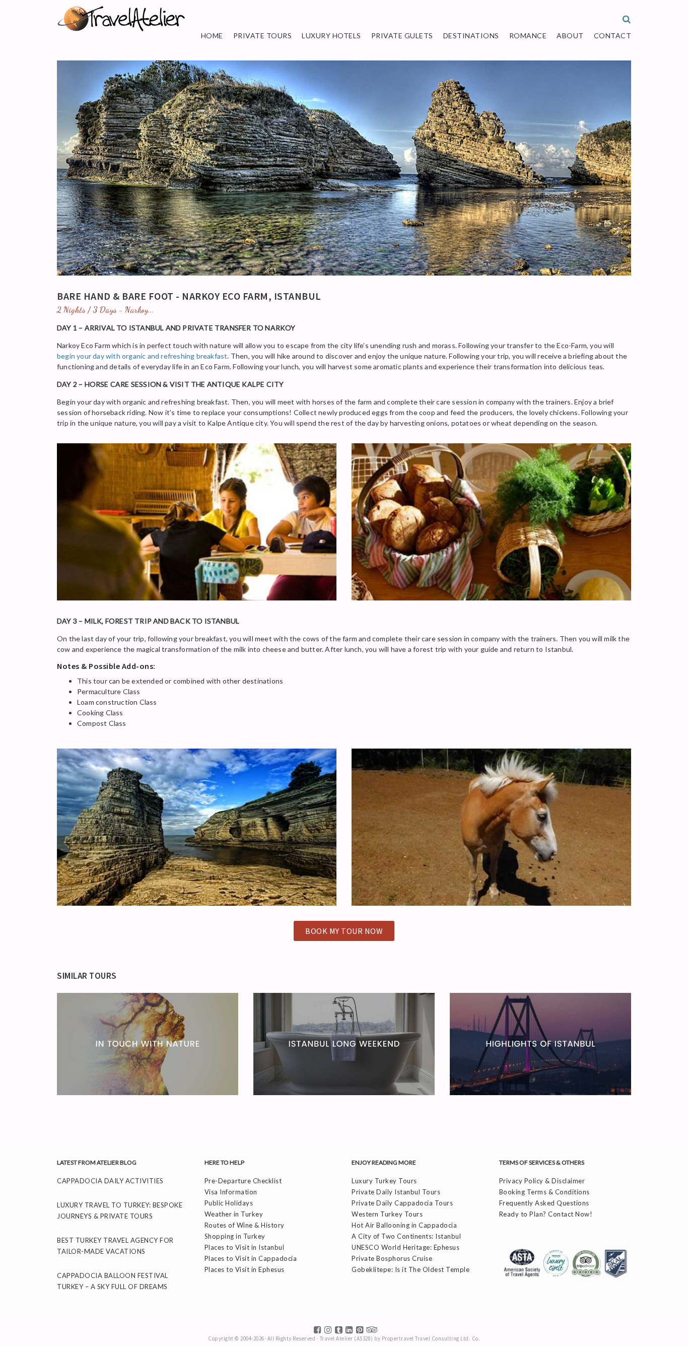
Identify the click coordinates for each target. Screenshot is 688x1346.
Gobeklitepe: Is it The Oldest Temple (410, 1269)
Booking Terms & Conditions (544, 1192)
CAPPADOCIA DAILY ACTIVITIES (110, 1181)
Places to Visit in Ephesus (244, 1269)
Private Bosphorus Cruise (392, 1258)
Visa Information (230, 1192)
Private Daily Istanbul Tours (396, 1192)
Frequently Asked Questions (544, 1203)
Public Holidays (228, 1203)
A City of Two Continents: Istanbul (406, 1236)
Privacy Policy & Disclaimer (542, 1181)
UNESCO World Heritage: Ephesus (405, 1247)
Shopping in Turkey (234, 1236)
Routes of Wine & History (244, 1225)
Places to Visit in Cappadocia (250, 1258)
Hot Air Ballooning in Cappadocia (404, 1225)
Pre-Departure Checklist (243, 1181)
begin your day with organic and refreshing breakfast (142, 356)
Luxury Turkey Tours (384, 1181)
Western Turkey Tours (387, 1214)
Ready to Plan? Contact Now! (546, 1214)
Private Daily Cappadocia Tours (402, 1203)
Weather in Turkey (233, 1214)
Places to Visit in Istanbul (244, 1247)
